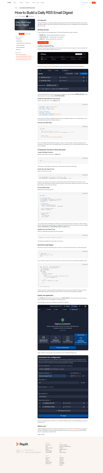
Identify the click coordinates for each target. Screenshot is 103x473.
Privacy (61, 448)
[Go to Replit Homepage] (9, 2)
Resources (48, 445)
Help (46, 446)
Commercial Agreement (65, 446)
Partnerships (48, 452)
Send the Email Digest (20, 45)
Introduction (18, 38)
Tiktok (60, 465)
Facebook (61, 463)
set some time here (74, 430)
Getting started (19, 41)
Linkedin (61, 461)
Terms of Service (63, 445)
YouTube (61, 459)
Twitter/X (61, 458)
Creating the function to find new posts (23, 43)
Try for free (28, 33)
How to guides (49, 448)
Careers (47, 461)
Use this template (43, 42)
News (46, 459)
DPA (60, 451)
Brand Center (48, 462)
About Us (47, 458)
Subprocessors (63, 449)
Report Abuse (62, 452)
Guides (16, 7)
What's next (18, 49)
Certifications (48, 451)
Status (47, 449)
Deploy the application (20, 47)
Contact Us (48, 463)
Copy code (85, 104)
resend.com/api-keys (48, 66)
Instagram (61, 462)
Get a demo (22, 33)
